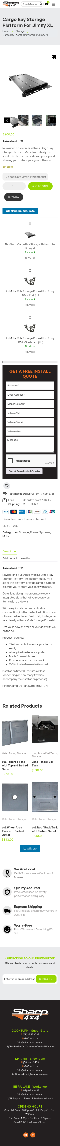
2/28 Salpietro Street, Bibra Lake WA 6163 (30, 1098)
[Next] (53, 120)
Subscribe (46, 979)
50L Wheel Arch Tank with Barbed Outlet (13, 831)
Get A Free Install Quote (24, 471)
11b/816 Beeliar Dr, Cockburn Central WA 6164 (30, 1046)
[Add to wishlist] (6, 485)
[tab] (9, 551)
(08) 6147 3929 (30, 1062)
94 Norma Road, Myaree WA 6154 (30, 1074)
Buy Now (13, 197)
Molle (5, 536)
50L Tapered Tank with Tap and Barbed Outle (15, 765)
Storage (20, 31)
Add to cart (40, 186)
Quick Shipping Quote (20, 211)
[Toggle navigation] (53, 4)
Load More (30, 848)
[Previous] (7, 120)
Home (5, 31)
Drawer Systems (40, 532)
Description (9, 551)
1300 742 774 (30, 1038)
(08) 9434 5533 (30, 1090)
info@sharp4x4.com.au (30, 1042)
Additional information (16, 558)
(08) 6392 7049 (30, 1034)
